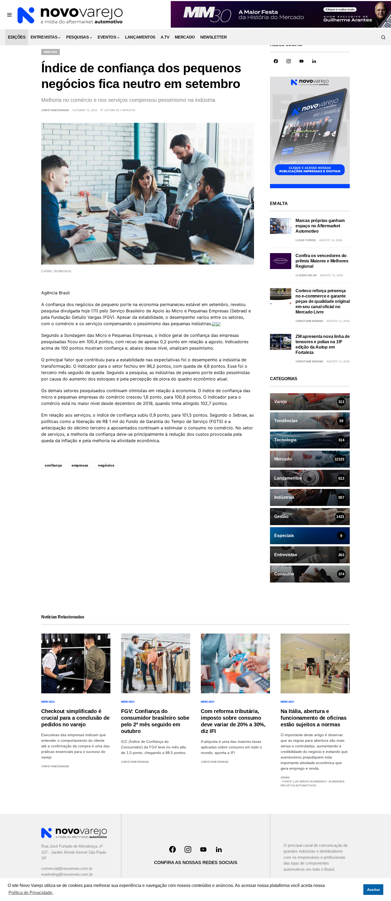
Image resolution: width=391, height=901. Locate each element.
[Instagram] (288, 61)
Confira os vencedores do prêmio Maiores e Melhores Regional (322, 261)
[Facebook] (276, 61)
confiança (53, 465)
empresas (80, 465)
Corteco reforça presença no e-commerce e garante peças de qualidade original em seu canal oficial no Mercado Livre (323, 301)
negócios (106, 465)
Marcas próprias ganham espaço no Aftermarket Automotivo (320, 225)
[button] (9, 14)
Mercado (50, 51)
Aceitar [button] (373, 889)
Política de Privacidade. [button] (31, 892)
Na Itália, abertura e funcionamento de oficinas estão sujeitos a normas (314, 717)
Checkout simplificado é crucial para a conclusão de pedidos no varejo (75, 717)
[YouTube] (301, 61)
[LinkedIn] (314, 61)
